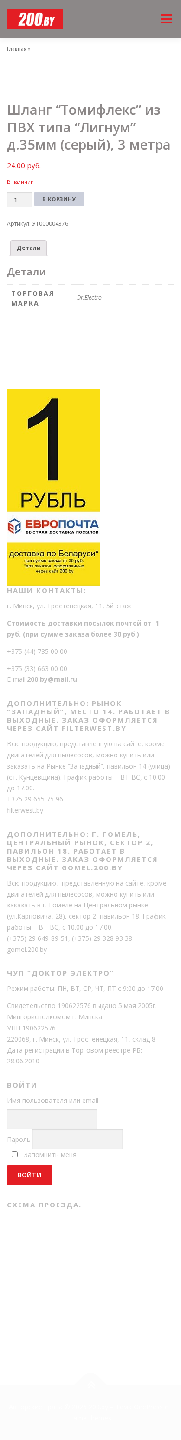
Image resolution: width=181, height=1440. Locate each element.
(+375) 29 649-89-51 (37, 938)
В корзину (59, 198)
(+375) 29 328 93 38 (102, 938)
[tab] (28, 248)
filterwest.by (25, 810)
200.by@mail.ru (52, 679)
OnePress (148, 1406)
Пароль (19, 1139)
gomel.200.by (27, 949)
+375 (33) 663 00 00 (37, 668)
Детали (29, 248)
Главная (16, 49)
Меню (166, 10)
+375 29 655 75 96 (35, 799)
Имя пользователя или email (52, 1100)
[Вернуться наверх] (90, 1385)
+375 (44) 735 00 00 (37, 651)
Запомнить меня (50, 1154)
